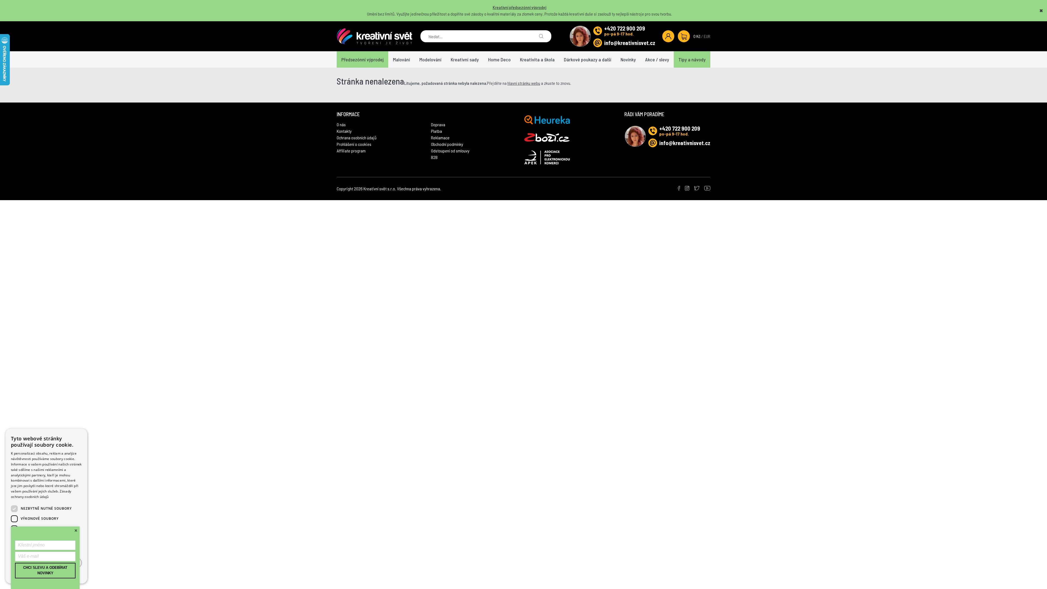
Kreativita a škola (537, 59)
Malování (401, 59)
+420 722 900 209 (624, 28)
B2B (434, 157)
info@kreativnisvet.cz (629, 43)
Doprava (438, 124)
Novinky (628, 59)
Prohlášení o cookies (354, 144)
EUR (707, 36)
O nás (341, 124)
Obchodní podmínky (447, 144)
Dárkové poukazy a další (587, 59)
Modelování (430, 59)
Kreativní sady (465, 59)
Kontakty (344, 131)
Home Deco (499, 59)
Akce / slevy (657, 59)
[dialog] (46, 506)
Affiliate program (351, 150)
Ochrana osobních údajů (357, 137)
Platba (436, 131)
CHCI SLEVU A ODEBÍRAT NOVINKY (45, 570)
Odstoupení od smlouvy (450, 150)
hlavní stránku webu (523, 83)
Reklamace (440, 137)
